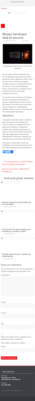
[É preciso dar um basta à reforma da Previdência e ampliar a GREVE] (17, 211)
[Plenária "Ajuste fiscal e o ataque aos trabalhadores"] (17, 238)
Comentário (6, 275)
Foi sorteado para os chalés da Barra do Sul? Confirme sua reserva (17, 162)
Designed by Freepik (17, 390)
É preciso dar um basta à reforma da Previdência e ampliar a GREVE (16, 230)
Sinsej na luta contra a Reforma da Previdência (15, 170)
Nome (4, 302)
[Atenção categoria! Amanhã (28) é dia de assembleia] (10, 182)
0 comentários (25, 40)
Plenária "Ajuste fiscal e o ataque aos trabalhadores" (16, 255)
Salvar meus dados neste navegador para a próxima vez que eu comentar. (16, 338)
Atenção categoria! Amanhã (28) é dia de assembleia (16, 203)
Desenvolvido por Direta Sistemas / (7, 390)
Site (2, 324)
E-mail (4, 313)
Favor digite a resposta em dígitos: (13, 343)
